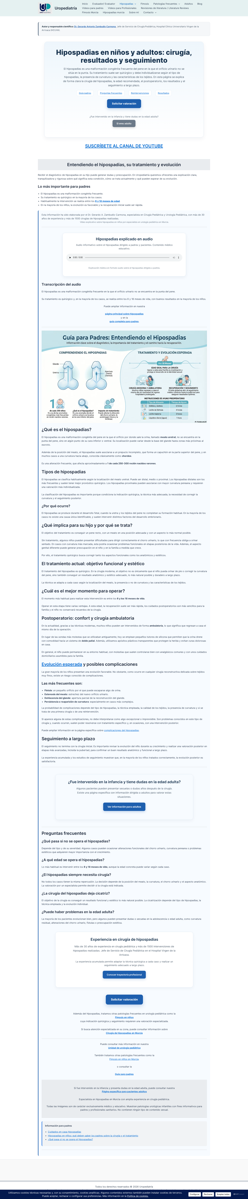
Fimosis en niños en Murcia (124, 1059)
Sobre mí (134, 12)
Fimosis (145, 3)
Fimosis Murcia (90, 12)
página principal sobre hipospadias (124, 313)
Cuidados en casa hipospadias (64, 1131)
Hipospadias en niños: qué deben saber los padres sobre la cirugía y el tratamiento (93, 1135)
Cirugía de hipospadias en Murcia (124, 1033)
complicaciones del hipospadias (121, 730)
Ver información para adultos (124, 806)
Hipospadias (126, 3)
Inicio (85, 3)
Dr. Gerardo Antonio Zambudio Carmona (95, 26)
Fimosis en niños (124, 1017)
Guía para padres (124, 1074)
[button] (134, 4)
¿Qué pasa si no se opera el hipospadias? (70, 1139)
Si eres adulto (124, 123)
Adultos (188, 3)
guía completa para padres (124, 321)
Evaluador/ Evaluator (103, 3)
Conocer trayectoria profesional (124, 974)
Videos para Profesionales (122, 8)
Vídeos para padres (92, 8)
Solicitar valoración (124, 103)
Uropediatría (66, 8)
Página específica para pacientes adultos (124, 1091)
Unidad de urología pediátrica (124, 1047)
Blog (199, 3)
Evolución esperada (62, 664)
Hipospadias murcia (113, 12)
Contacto (148, 12)
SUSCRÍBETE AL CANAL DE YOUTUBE (124, 145)
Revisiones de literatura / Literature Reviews (165, 8)
